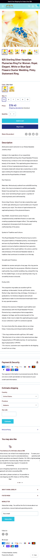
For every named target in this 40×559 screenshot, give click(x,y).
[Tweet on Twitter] (33, 134)
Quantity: (5, 114)
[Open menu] (3, 6)
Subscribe (8, 519)
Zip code (5, 410)
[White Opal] (12, 89)
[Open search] (29, 6)
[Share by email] (37, 134)
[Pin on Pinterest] (29, 134)
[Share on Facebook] (26, 134)
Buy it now (20, 127)
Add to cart (20, 121)
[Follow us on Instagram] (6, 534)
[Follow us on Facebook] (3, 534)
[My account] (33, 6)
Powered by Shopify (7, 555)
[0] (36, 6)
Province (5, 401)
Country (4, 392)
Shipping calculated (15, 108)
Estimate (8, 421)
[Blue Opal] (5, 89)
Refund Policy (6, 429)
